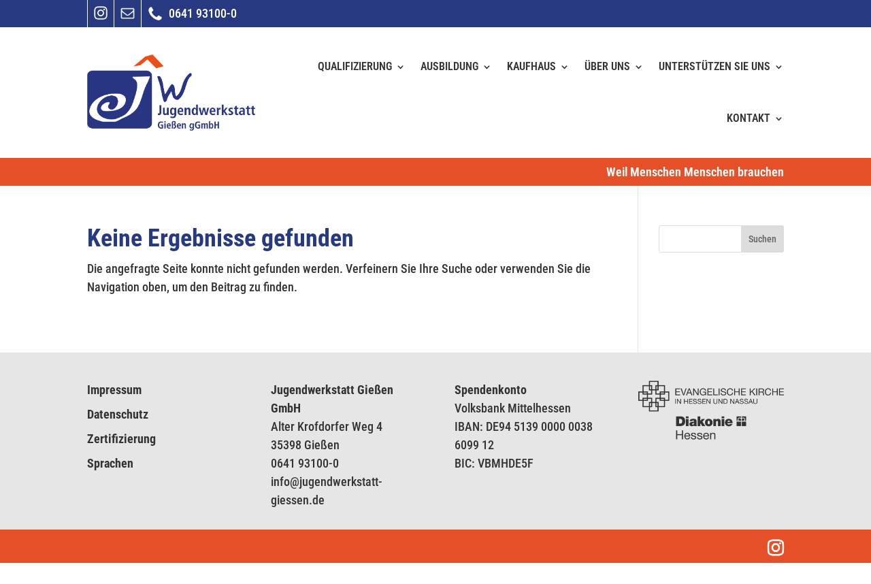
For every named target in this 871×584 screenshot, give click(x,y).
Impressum (114, 390)
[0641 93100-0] (155, 19)
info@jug (292, 481)
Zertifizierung (121, 439)
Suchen (762, 238)
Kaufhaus (531, 66)
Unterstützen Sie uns (714, 66)
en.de (311, 500)
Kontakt (748, 118)
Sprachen (110, 463)
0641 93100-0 (305, 463)
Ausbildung (449, 66)
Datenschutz (117, 414)
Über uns (607, 66)
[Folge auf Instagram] (100, 18)
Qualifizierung (355, 66)
